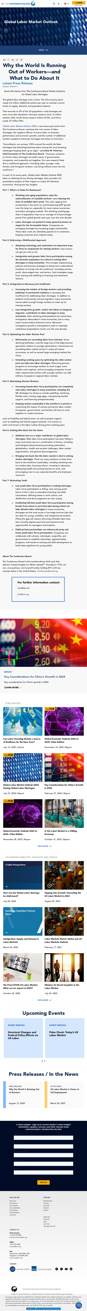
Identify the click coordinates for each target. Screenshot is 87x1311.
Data (45, 1222)
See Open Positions (23, 1269)
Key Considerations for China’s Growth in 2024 (34, 676)
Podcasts (46, 1219)
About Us (13, 1201)
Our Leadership (15, 1208)
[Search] (54, 3)
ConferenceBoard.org (47, 571)
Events (46, 1210)
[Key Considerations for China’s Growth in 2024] (43, 643)
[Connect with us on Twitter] (61, 1269)
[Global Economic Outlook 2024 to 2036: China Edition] (22, 813)
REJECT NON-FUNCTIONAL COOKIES (48, 1309)
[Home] (20, 4)
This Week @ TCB (49, 1226)
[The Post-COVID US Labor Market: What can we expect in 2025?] (22, 967)
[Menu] (3, 3)
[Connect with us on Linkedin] (71, 1269)
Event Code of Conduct (46, 1289)
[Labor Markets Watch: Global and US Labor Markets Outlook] (64, 921)
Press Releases (14, 1212)
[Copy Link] (17, 59)
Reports (46, 1208)
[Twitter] (8, 60)
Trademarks (57, 1289)
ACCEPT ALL (31, 1309)
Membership (48, 1201)
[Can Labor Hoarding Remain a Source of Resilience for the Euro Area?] (22, 721)
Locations (13, 1215)
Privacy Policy (12, 1297)
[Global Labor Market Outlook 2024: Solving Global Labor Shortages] (22, 767)
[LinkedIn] (4, 60)
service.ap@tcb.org (16, 1258)
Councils (46, 1205)
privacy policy (36, 1303)
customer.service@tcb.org (18, 1237)
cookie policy (35, 1301)
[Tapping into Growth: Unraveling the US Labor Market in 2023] (64, 875)
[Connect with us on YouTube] (66, 1269)
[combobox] (67, 4)
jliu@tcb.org (23, 594)
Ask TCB (46, 1224)
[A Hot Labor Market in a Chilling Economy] (64, 813)
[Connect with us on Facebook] (56, 1269)
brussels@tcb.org (15, 1246)
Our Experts (14, 1205)
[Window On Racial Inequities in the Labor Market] (64, 967)
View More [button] (43, 846)
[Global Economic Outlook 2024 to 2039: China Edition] (64, 721)
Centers (46, 1203)
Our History (13, 1203)
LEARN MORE (11, 687)
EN (68, 3)
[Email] (12, 60)
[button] (6, 30)
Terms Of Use (26, 1289)
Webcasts (47, 1217)
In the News (14, 1210)
